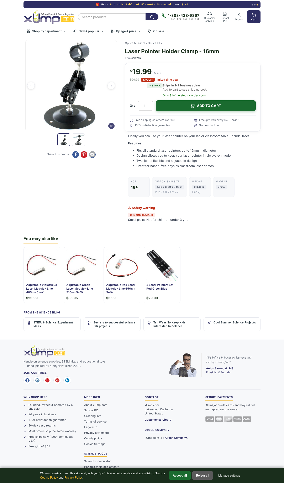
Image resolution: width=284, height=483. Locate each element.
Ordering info (92, 416)
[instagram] (37, 380)
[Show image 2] (78, 139)
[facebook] (27, 380)
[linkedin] (67, 380)
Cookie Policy (49, 477)
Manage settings (229, 475)
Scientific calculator (97, 461)
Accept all (180, 475)
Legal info (90, 427)
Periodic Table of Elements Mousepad (140, 4)
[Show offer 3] (257, 5)
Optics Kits (155, 43)
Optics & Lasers (135, 43)
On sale (158, 31)
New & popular (89, 31)
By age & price (126, 31)
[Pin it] (84, 154)
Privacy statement (96, 432)
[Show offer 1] (252, 5)
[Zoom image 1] (71, 85)
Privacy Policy (73, 477)
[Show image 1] (63, 139)
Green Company (176, 437)
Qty (132, 106)
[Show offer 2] (255, 5)
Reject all (202, 475)
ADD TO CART (209, 106)
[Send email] (92, 154)
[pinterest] (47, 380)
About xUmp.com (95, 405)
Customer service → (158, 419)
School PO (91, 410)
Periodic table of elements (101, 466)
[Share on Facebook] (75, 154)
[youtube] (57, 380)
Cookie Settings (94, 444)
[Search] (152, 16)
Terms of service (95, 421)
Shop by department (47, 31)
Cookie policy (93, 438)
